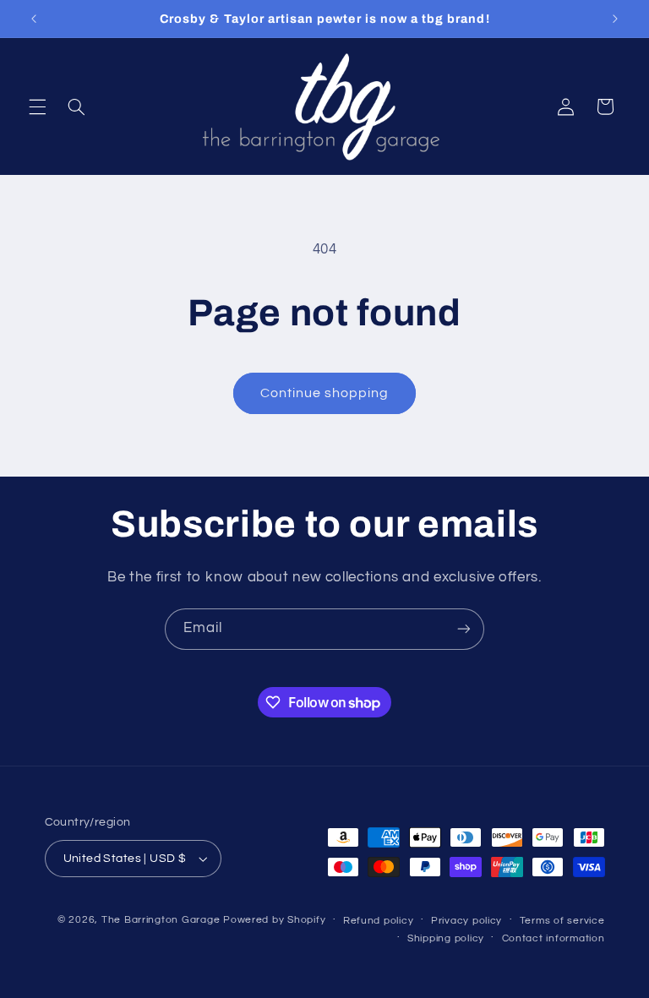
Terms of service (562, 920)
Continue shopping (325, 393)
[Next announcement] (615, 18)
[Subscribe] (463, 629)
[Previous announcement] (33, 18)
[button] (37, 106)
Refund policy (378, 920)
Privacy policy (466, 920)
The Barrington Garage (160, 919)
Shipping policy (445, 938)
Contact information (553, 938)
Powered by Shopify (274, 919)
